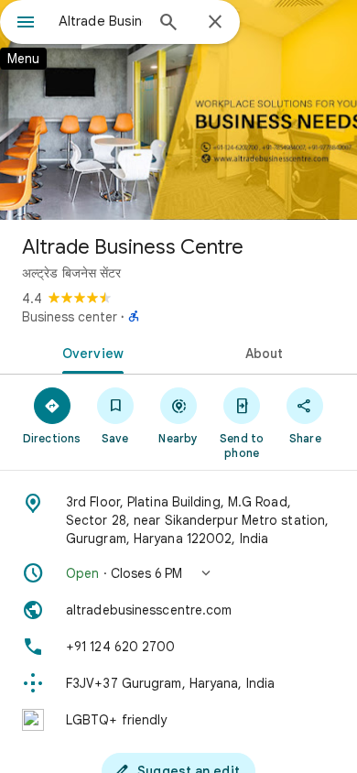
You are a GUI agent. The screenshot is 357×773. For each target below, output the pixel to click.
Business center (69, 317)
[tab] (89, 352)
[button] (178, 573)
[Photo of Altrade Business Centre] (178, 110)
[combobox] (101, 21)
